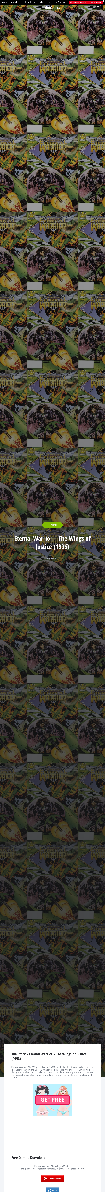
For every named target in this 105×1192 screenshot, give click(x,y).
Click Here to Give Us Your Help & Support (86, 2)
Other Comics (52, 525)
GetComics (52, 7)
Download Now (54, 1179)
